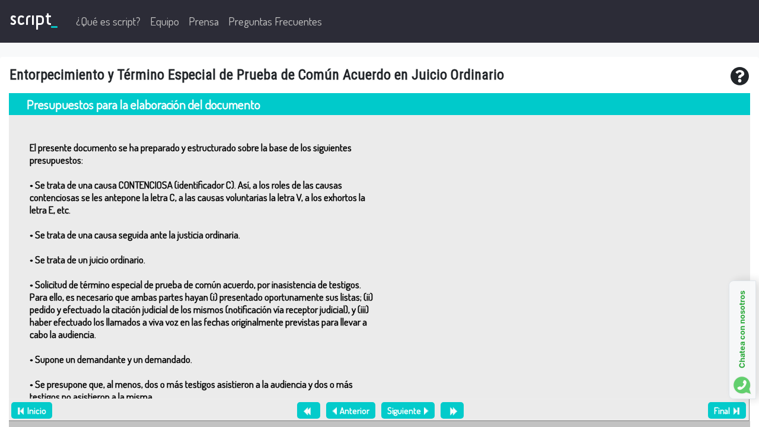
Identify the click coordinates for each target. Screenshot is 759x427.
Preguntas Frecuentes (275, 21)
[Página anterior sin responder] (308, 410)
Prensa (204, 21)
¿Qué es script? (108, 21)
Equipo (164, 21)
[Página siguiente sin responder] (452, 410)
